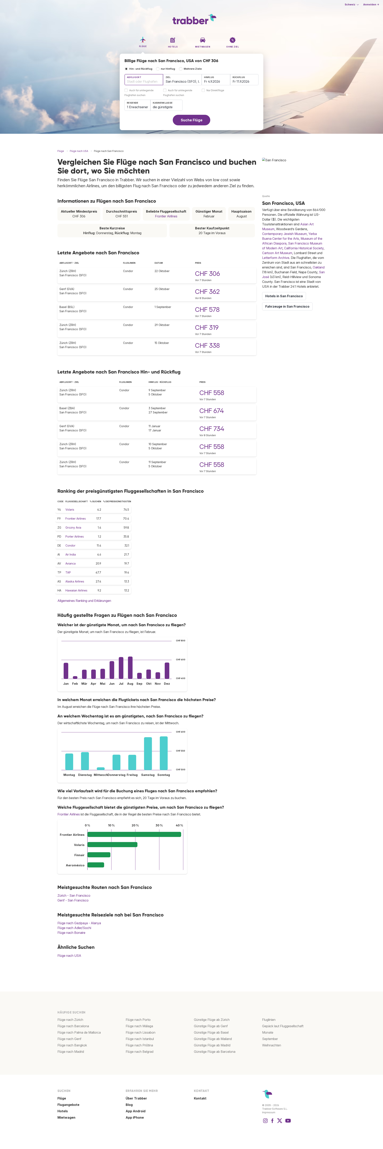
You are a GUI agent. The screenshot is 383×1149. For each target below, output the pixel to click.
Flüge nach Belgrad (139, 1052)
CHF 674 (211, 411)
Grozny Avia (73, 527)
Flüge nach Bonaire (71, 933)
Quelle (266, 196)
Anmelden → (371, 4)
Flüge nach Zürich (70, 1020)
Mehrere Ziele (193, 68)
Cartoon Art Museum (277, 253)
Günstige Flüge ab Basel (211, 1032)
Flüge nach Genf (69, 1039)
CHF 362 (207, 291)
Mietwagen (66, 1117)
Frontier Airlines (166, 216)
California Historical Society (304, 248)
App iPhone (135, 1117)
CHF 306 (207, 273)
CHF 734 (211, 429)
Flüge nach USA (69, 956)
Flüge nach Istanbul (140, 1039)
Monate (267, 1032)
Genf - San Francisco (73, 900)
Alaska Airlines (74, 581)
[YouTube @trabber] (287, 1123)
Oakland (319, 267)
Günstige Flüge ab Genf (211, 1026)
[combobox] (143, 79)
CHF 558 (211, 393)
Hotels (62, 1111)
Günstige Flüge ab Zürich (212, 1020)
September (270, 1039)
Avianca (70, 563)
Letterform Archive (275, 258)
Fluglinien (268, 1020)
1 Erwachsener (137, 107)
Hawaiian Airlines (76, 590)
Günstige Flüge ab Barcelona (214, 1052)
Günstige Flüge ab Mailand (213, 1039)
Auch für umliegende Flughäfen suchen (139, 93)
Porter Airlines (74, 536)
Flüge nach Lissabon (140, 1032)
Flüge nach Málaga (139, 1026)
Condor (70, 545)
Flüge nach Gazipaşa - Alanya (79, 923)
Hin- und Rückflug (140, 68)
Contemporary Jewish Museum (284, 234)
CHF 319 (207, 327)
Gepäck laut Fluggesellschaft (282, 1026)
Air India (70, 554)
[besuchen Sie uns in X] (279, 1123)
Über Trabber (136, 1098)
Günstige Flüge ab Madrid (212, 1045)
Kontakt (200, 1098)
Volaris (69, 509)
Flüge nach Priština (139, 1045)
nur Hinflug (168, 68)
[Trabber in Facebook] (272, 1123)
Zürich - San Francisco (73, 895)
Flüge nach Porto (138, 1020)
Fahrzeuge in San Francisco (287, 306)
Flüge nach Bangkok (72, 1045)
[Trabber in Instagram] (265, 1123)
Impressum (268, 1112)
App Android (135, 1111)
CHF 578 (207, 309)
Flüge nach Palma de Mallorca (79, 1032)
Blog (129, 1105)
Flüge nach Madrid (70, 1052)
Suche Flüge (191, 120)
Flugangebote (68, 1105)
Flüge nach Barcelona (73, 1026)
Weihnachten (271, 1045)
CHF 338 (207, 345)
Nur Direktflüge (215, 90)
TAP (68, 572)
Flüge (61, 1098)
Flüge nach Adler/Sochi (74, 928)
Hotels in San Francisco (284, 296)
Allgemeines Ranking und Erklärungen (84, 601)
